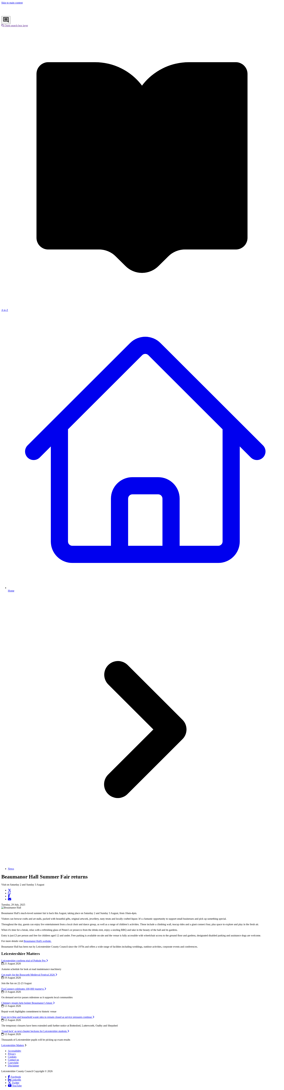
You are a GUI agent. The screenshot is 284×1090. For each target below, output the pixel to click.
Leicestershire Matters (12, 1045)
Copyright (13, 1062)
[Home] (23, 14)
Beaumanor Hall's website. (37, 941)
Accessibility (14, 1050)
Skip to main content (12, 2)
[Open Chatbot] (6, 20)
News (11, 868)
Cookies (12, 1056)
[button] (14, 25)
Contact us (13, 1059)
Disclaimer (13, 1065)
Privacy (12, 1053)
